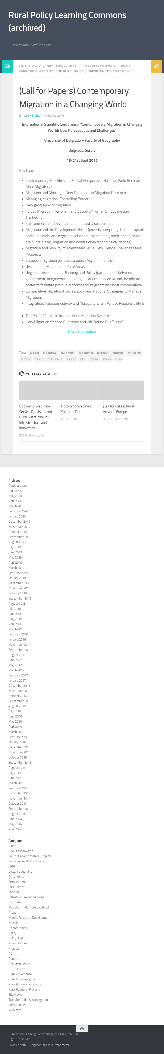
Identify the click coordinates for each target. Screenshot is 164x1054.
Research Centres (20, 964)
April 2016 (15, 727)
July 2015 (15, 773)
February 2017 (18, 675)
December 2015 (19, 747)
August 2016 (17, 706)
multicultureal (55, 358)
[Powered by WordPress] (24, 1045)
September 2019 (20, 537)
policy (83, 358)
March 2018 (16, 629)
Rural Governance (20, 974)
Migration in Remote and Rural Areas (51, 71)
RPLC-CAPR (17, 969)
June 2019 (15, 552)
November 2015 (19, 752)
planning (71, 358)
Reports (14, 959)
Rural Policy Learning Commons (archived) (67, 21)
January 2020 (17, 516)
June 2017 (15, 660)
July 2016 (15, 711)
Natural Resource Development (29, 918)
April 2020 (15, 501)
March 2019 (16, 568)
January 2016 (17, 742)
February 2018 (18, 634)
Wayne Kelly (32, 116)
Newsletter (16, 923)
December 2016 (19, 686)
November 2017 (19, 645)
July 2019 (15, 547)
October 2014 (18, 804)
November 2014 (19, 798)
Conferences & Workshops (105, 66)
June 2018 (15, 614)
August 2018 (17, 604)
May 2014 (15, 824)
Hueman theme (60, 1045)
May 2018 (15, 619)
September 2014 (20, 809)
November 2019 (19, 527)
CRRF (12, 866)
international (134, 352)
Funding (14, 892)
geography (102, 352)
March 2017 (16, 670)
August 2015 (17, 768)
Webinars (15, 1010)
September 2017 (20, 650)
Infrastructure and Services (26, 897)
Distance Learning (20, 871)
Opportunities (100, 71)
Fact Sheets (16, 887)
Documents (16, 877)
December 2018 (19, 583)
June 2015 (15, 778)
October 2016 (18, 696)
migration (26, 358)
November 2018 (19, 588)
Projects (14, 948)
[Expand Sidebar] (7, 66)
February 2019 (18, 573)
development (67, 352)
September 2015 (20, 762)
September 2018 (20, 598)
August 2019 (17, 542)
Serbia (118, 358)
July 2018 (15, 609)
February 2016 (18, 737)
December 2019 (19, 521)
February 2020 (18, 511)
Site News (123, 71)
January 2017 (17, 680)
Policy (12, 933)
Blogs (12, 846)
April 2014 (15, 829)
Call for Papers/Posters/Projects (48, 66)
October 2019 (18, 532)
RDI (11, 954)
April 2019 (15, 562)
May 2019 (15, 557)
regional (94, 358)
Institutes (15, 902)
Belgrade (34, 352)
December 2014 (19, 793)
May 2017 (15, 665)
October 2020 (18, 486)
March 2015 (16, 783)
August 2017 (17, 655)
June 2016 (15, 716)
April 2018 (15, 624)
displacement (85, 352)
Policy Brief (16, 938)
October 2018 (18, 593)
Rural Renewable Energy (25, 984)
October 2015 (18, 757)
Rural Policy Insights (22, 979)
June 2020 (15, 491)
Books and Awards (21, 851)
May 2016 (15, 721)
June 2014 (15, 819)
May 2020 (15, 496)
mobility (39, 358)
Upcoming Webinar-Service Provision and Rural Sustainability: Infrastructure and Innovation (35, 417)
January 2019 (17, 578)
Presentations (18, 943)
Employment (17, 882)
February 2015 (18, 788)
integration (117, 352)
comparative (49, 352)
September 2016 (20, 701)
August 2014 (17, 814)
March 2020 (16, 506)
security (106, 358)
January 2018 (17, 639)
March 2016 (16, 732)
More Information (82, 331)
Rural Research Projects (24, 989)
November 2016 (19, 691)
